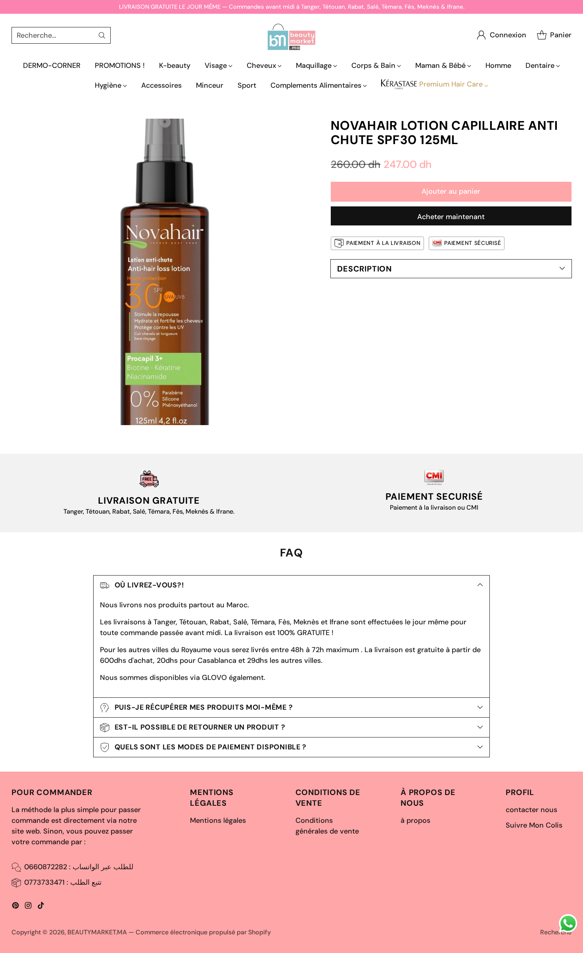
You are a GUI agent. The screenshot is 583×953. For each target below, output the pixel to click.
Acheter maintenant (451, 216)
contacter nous (531, 809)
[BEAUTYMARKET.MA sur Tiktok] (41, 907)
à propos (415, 820)
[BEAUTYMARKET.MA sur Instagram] (28, 907)
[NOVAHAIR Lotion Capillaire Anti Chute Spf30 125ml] (165, 272)
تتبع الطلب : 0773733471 (63, 882)
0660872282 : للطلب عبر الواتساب (78, 867)
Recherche (555, 932)
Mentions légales (218, 820)
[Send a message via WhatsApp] (568, 923)
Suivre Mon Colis (534, 825)
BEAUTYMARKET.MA (97, 932)
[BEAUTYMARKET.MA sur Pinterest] (15, 907)
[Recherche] (102, 35)
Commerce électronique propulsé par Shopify (203, 932)
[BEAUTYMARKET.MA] (291, 35)
